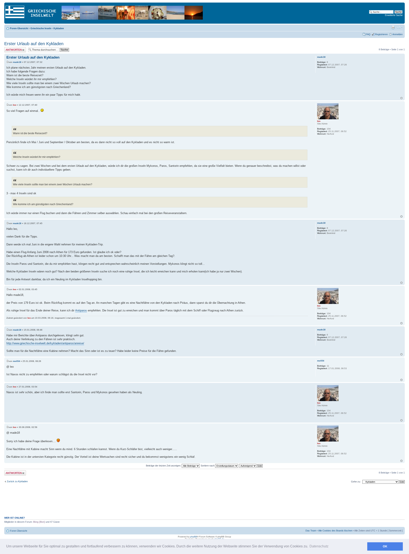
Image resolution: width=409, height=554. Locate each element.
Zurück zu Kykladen (17, 481)
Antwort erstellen (13, 48)
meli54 (16, 361)
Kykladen (58, 28)
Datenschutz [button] (319, 546)
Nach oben (401, 98)
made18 (17, 62)
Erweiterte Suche (394, 15)
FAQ (368, 34)
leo (14, 105)
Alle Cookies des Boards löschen (335, 530)
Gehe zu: (356, 481)
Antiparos (81, 310)
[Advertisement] (204, 502)
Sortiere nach (208, 465)
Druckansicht (393, 27)
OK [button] (385, 546)
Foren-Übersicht (19, 28)
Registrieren (381, 34)
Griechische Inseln (40, 28)
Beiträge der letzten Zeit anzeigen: (164, 465)
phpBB (193, 536)
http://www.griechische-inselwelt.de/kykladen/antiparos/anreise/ (45, 343)
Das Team (310, 530)
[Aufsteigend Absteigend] (251, 465)
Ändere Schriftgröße (399, 27)
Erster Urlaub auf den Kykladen (33, 43)
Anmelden (397, 34)
